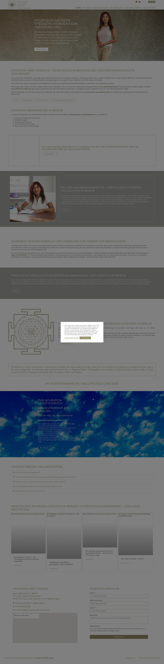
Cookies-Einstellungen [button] (71, 338)
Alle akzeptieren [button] (85, 338)
